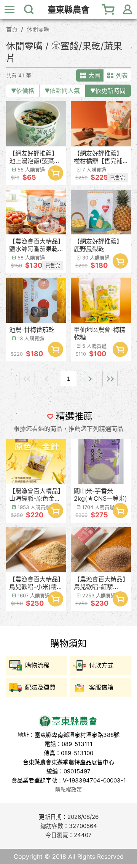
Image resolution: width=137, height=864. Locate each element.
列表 (122, 75)
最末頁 (110, 378)
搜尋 (28, 9)
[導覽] (9, 9)
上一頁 (47, 378)
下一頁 (89, 378)
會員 (127, 9)
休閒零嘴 (38, 29)
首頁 (12, 29)
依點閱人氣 (64, 90)
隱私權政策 (68, 789)
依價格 (25, 90)
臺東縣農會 (68, 9)
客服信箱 (101, 687)
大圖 (94, 75)
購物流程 (37, 665)
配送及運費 (40, 687)
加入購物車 (55, 173)
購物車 (108, 9)
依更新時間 (110, 90)
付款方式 (101, 665)
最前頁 (27, 378)
